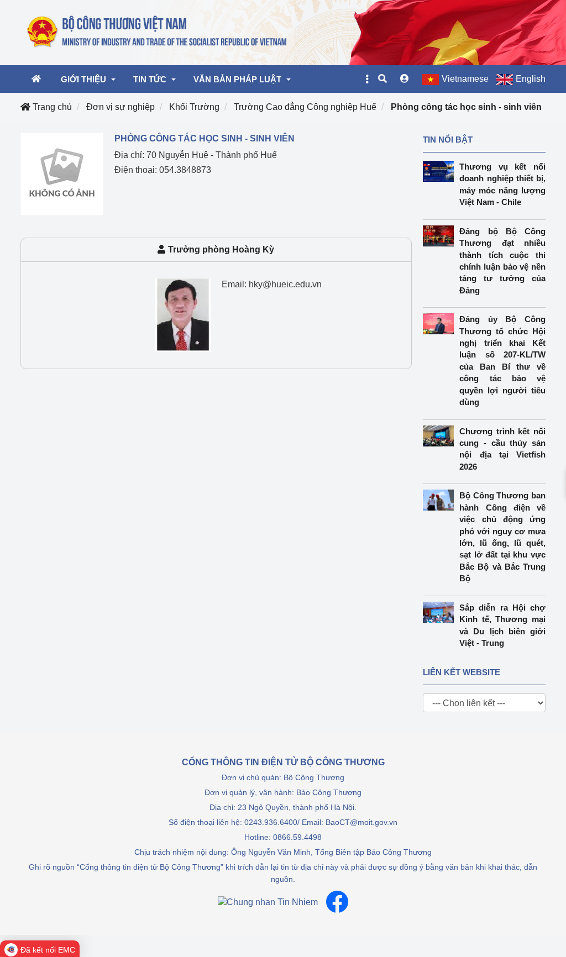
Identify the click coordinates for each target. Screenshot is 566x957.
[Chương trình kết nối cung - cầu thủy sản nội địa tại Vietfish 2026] (441, 435)
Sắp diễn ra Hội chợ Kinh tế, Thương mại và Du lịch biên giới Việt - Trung (502, 625)
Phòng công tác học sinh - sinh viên (466, 107)
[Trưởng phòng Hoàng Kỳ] (183, 314)
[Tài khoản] (405, 79)
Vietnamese (465, 78)
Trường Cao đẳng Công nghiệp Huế (305, 107)
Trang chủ (51, 107)
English (531, 78)
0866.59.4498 (297, 837)
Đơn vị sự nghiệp (120, 107)
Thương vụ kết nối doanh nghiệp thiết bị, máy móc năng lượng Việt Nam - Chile (502, 184)
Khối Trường (194, 107)
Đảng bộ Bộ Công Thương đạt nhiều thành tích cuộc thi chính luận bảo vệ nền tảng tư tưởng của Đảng (502, 261)
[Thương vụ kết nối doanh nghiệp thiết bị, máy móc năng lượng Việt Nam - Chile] (441, 171)
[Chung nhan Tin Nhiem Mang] (268, 902)
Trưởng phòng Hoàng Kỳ (221, 249)
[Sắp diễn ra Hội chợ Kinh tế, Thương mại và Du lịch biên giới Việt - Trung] (441, 612)
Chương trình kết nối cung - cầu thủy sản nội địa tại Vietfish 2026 (502, 449)
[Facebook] (337, 902)
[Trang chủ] (157, 32)
